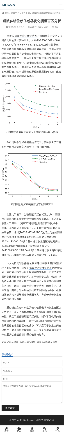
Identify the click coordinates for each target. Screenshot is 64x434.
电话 (32, 431)
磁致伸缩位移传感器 (25, 35)
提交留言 (10, 408)
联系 (57, 431)
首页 (7, 13)
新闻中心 (15, 13)
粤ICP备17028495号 (45, 420)
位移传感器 (35, 263)
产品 (19, 431)
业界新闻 (26, 13)
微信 (45, 431)
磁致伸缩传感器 (27, 342)
